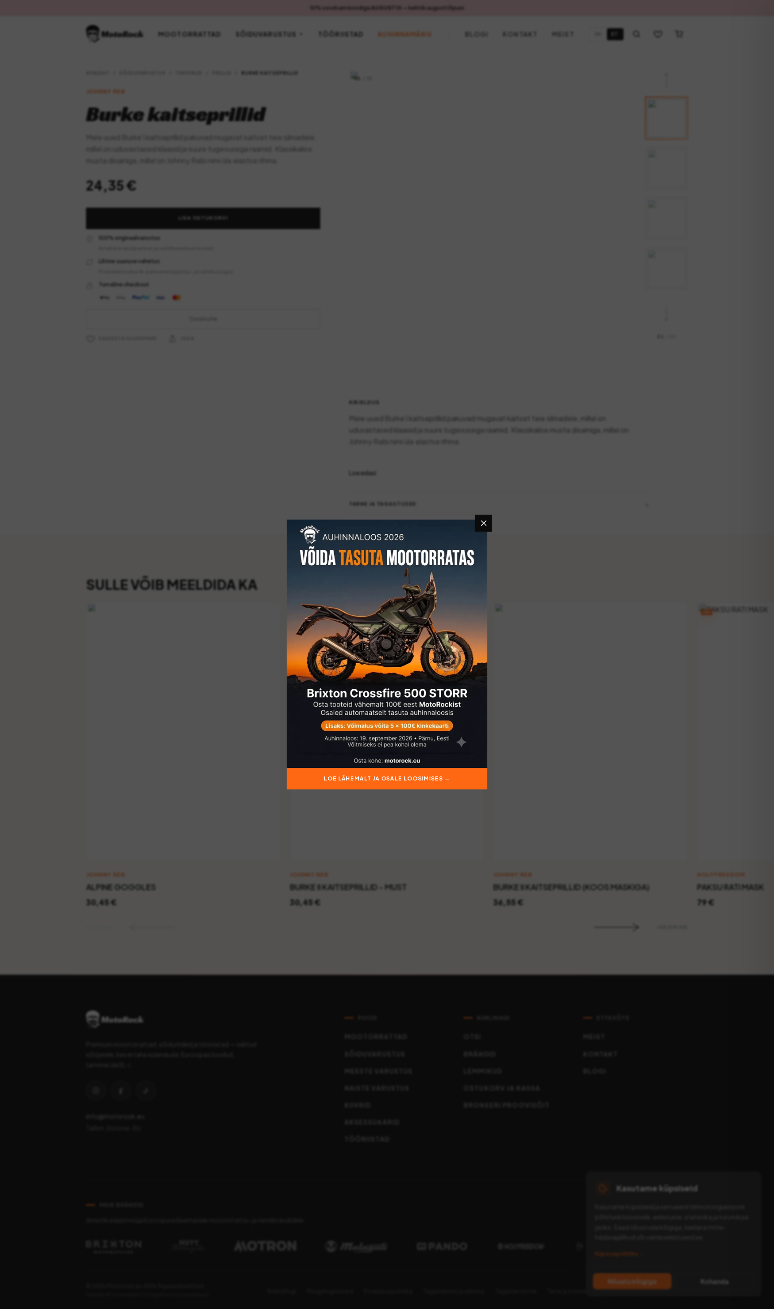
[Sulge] (484, 523)
